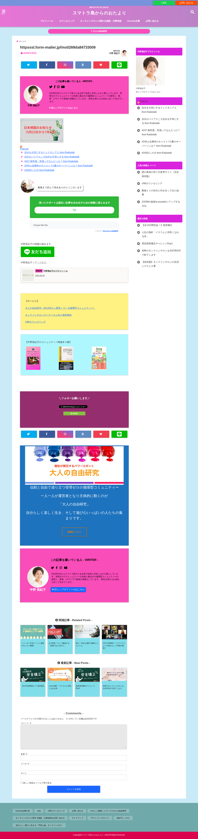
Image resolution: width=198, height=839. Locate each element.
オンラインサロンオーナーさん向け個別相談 (48, 315)
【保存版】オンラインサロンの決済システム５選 (160, 264)
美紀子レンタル (123, 818)
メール (25, 763)
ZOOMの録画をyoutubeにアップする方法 (161, 203)
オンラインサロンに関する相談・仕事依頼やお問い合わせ (40, 818)
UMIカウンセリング (35, 322)
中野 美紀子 (114, 53)
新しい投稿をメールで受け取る (37, 783)
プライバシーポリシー (99, 818)
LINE (164, 3)
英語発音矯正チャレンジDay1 (157, 243)
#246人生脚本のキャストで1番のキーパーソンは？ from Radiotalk (58, 165)
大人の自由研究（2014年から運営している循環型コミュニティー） (60, 308)
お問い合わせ (186, 3)
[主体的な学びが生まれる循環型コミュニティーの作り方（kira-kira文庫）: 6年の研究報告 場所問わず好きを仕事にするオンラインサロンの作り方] (74, 358)
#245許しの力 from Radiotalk (39, 170)
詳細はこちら (74, 532)
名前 (24, 754)
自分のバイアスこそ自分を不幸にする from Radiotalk (51, 157)
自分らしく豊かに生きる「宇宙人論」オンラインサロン (39, 825)
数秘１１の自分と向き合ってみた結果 (160, 192)
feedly (75, 413)
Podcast (24, 149)
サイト (24, 773)
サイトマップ (77, 818)
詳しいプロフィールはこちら (64, 108)
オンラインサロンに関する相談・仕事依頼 (100, 21)
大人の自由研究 (99, 31)
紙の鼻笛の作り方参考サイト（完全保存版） (160, 174)
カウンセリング (66, 21)
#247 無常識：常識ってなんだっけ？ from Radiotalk (51, 161)
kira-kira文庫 (133, 21)
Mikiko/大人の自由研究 (110, 231)
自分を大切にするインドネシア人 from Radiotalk (49, 152)
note (39, 811)
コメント (26, 723)
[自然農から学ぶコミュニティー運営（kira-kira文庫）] (107, 358)
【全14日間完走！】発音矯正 (157, 225)
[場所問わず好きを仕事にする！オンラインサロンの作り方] (41, 358)
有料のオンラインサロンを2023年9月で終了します (161, 252)
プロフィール (46, 21)
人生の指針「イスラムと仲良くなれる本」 (160, 234)
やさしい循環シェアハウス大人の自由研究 (108, 811)
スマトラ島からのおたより (99, 12)
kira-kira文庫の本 (23, 811)
